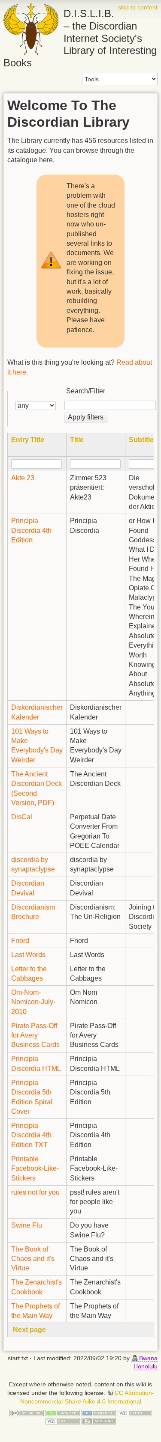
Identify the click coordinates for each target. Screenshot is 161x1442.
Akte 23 (22, 478)
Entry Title (27, 439)
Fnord (20, 940)
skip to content (138, 7)
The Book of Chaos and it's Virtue (33, 1259)
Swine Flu (26, 1225)
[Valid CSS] (63, 1421)
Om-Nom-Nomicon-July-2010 (33, 1002)
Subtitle (141, 439)
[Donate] (63, 1412)
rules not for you (35, 1192)
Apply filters (85, 417)
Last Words (28, 954)
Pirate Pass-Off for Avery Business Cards (35, 1035)
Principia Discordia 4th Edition (31, 530)
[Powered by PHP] (99, 1412)
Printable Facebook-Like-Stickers (35, 1168)
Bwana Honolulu (146, 1362)
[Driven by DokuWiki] (99, 1421)
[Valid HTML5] (135, 1412)
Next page (29, 1329)
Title (77, 439)
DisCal (21, 817)
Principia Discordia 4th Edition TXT (31, 1135)
